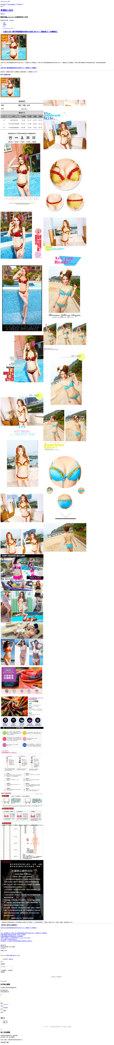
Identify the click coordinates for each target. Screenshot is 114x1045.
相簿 (4, 23)
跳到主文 (3, 13)
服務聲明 (69, 1026)
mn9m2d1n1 (3, 948)
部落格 (4, 24)
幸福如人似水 (7, 10)
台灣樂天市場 (7, 74)
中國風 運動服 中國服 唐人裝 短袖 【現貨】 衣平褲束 (13, 934)
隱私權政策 (64, 1026)
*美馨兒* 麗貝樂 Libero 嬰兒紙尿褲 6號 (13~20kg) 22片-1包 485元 (15, 937)
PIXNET (47, 1026)
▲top (2, 961)
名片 (4, 26)
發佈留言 (2, 972)
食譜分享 (11, 959)
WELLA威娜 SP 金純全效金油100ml (9, 939)
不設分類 (11, 20)
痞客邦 (11, 955)
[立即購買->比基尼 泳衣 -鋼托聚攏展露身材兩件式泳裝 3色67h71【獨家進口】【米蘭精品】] (14, 60)
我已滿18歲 (3, 1042)
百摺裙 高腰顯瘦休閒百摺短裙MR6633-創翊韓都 (12, 936)
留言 (14, 955)
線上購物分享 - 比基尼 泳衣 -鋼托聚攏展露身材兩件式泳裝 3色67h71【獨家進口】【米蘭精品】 (25, 933)
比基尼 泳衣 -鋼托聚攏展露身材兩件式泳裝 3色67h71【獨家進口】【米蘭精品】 (30, 32)
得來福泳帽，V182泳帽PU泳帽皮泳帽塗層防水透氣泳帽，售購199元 (16, 941)
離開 (7, 1042)
